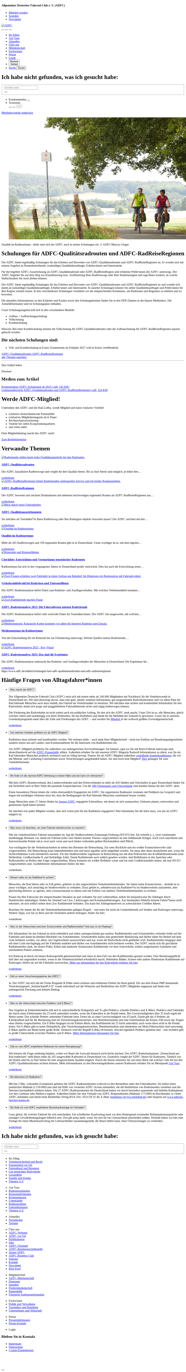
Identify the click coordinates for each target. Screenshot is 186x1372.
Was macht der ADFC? (22, 689)
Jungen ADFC (67, 801)
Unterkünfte (16, 1200)
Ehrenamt (14, 1281)
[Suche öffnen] (6, 29)
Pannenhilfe (15, 1291)
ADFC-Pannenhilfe (47, 752)
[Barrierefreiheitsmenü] (2, 29)
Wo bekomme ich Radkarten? (25, 1077)
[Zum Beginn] (2, 1369)
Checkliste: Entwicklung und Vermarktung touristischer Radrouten (43, 559)
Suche (13, 67)
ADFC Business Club (21, 1255)
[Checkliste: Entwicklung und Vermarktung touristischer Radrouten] (20, 552)
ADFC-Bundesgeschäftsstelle (26, 1249)
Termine (13, 1223)
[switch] (28, 100)
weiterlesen (15, 725)
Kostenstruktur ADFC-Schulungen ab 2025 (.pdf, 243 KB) (35, 386)
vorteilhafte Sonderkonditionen (153, 755)
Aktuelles (14, 41)
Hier (144, 758)
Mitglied (116, 719)
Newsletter (15, 19)
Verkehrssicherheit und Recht (25, 1161)
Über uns (14, 44)
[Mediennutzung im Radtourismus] (54, 623)
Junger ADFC (17, 1252)
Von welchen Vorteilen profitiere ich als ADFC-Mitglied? (39, 732)
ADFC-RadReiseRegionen (47, 353)
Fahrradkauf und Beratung (24, 1168)
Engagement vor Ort (20, 1165)
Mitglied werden (18, 12)
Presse (12, 54)
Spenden (14, 15)
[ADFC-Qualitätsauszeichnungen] (21, 504)
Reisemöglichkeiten (20, 1194)
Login (12, 57)
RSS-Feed (15, 1268)
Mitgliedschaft (17, 48)
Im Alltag (14, 34)
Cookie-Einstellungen (21, 1350)
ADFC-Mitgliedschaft (21, 1278)
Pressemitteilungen (19, 1320)
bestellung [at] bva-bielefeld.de (127, 1096)
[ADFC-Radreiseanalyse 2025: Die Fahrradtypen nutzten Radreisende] (22, 599)
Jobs (11, 1242)
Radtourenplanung (19, 1190)
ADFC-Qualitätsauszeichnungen (21, 512)
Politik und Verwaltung (22, 1304)
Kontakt (13, 1262)
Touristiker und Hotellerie (23, 1307)
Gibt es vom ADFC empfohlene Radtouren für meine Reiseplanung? (45, 1046)
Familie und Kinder (20, 1178)
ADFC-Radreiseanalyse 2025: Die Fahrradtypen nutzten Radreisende (44, 607)
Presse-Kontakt (17, 1323)
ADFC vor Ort (17, 1236)
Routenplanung (17, 1197)
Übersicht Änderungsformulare (26, 1294)
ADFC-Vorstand (18, 1245)
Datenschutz (16, 1347)
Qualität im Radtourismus (17, 535)
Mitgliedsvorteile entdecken (17, 112)
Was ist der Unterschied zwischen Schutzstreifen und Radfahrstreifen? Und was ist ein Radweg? (61, 926)
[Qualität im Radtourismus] (17, 528)
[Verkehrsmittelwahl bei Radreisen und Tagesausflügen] (71, 576)
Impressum (15, 1343)
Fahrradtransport (18, 1207)
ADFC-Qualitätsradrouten (16, 353)
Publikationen (17, 1239)
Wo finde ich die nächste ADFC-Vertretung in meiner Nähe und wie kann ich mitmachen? (56, 775)
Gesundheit (15, 1174)
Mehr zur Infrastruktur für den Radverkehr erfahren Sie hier (103, 962)
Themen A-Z (16, 1181)
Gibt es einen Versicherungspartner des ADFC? (35, 976)
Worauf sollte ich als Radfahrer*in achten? (32, 877)
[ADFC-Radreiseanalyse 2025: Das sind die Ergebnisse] (27, 647)
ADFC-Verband (18, 1232)
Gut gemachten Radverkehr (24, 1171)
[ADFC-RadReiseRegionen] (61, 481)
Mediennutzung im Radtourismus (22, 630)
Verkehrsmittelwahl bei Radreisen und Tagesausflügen (35, 583)
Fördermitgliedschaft (20, 1288)
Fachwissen (15, 51)
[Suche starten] (5, 92)
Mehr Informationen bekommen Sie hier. (96, 1033)
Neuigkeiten (16, 1219)
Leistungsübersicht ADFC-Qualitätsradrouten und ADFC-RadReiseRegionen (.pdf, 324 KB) (54, 390)
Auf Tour (14, 38)
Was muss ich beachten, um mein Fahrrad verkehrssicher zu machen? (47, 827)
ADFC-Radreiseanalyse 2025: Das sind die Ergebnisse (34, 654)
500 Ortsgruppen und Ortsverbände (112, 785)
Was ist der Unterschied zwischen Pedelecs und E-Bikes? (40, 1003)
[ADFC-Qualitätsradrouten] (43, 457)
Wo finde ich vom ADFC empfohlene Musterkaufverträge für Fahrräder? (47, 1107)
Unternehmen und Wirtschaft (25, 1310)
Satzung (13, 1258)
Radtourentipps (17, 1203)
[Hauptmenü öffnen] (10, 29)
